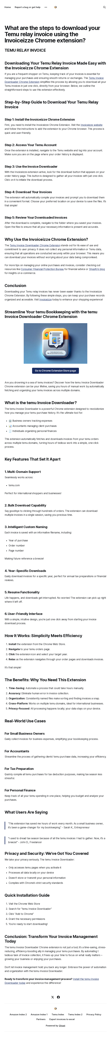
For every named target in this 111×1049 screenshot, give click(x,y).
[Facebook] (58, 997)
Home (7, 7)
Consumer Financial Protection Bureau (42, 269)
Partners (40, 1019)
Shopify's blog (97, 269)
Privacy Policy (93, 1014)
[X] (52, 997)
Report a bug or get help (27, 7)
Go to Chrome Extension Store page (55, 370)
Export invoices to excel (62, 1019)
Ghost (62, 1025)
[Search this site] (104, 7)
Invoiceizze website (91, 125)
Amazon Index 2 (18, 1014)
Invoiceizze (45, 299)
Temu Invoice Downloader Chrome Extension (35, 245)
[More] (46, 7)
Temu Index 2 (75, 1014)
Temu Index (58, 1014)
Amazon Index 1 (39, 1014)
